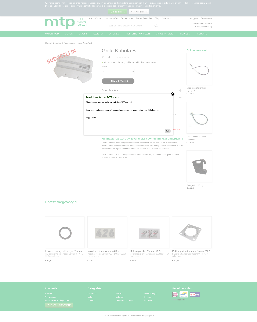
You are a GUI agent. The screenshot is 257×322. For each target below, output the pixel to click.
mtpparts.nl (91, 118)
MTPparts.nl (126, 102)
